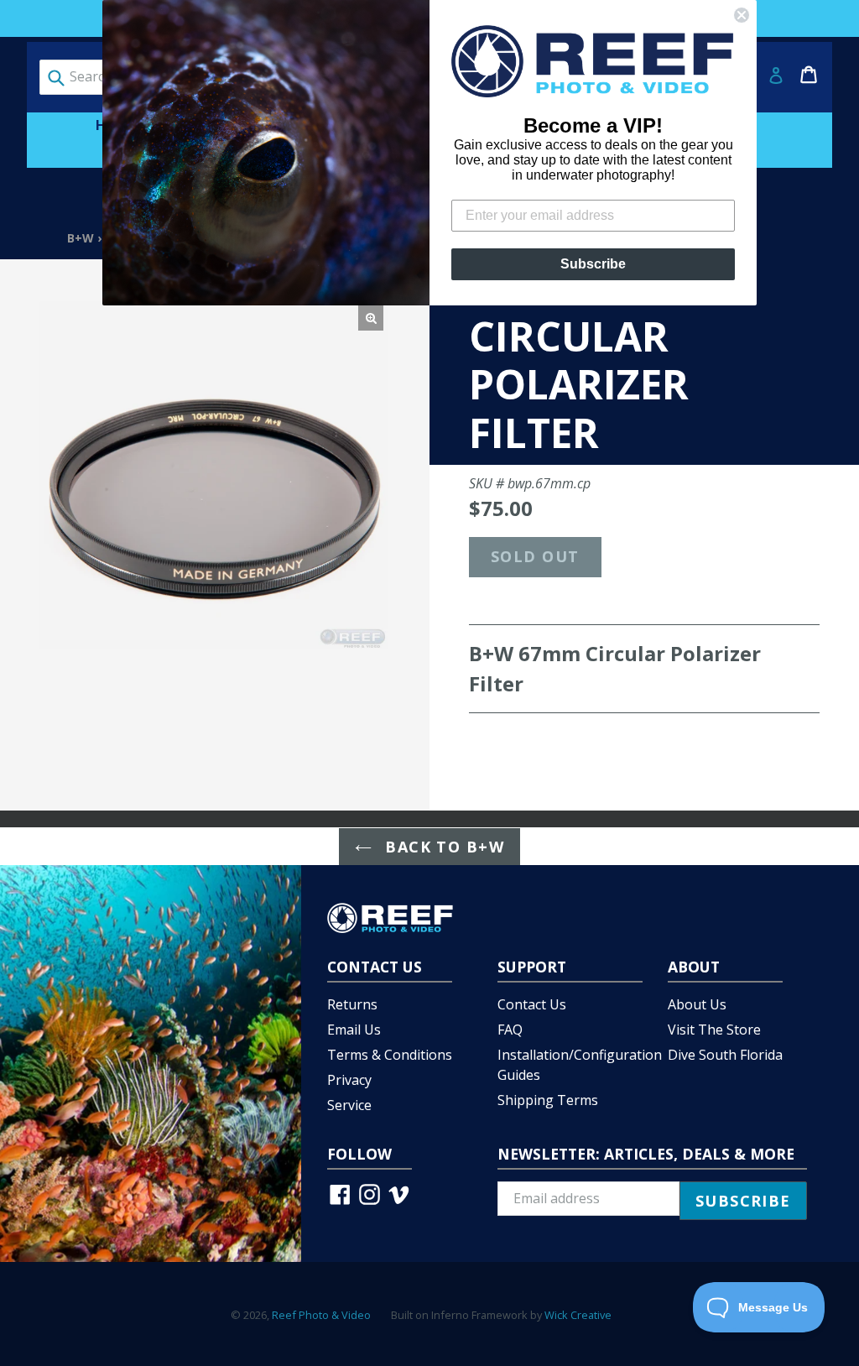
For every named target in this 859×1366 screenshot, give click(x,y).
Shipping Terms (547, 1100)
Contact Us (531, 1004)
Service (349, 1105)
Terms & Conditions (389, 1054)
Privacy (349, 1080)
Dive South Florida (725, 1054)
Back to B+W (442, 847)
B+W (80, 238)
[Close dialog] (741, 15)
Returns (352, 1004)
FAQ (510, 1029)
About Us (697, 1004)
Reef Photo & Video (321, 1314)
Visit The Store (714, 1029)
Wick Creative (578, 1314)
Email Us (354, 1029)
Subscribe (593, 264)
